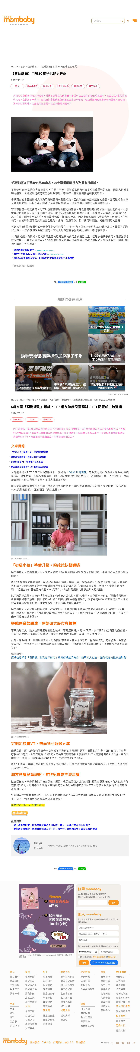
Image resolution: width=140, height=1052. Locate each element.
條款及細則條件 (99, 957)
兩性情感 (120, 981)
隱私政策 (112, 957)
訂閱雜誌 (58, 1042)
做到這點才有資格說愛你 (33, 388)
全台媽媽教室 (88, 989)
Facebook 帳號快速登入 (106, 962)
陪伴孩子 (47, 86)
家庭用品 (47, 981)
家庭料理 (47, 989)
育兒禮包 (105, 977)
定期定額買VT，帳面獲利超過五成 (27, 462)
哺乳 (12, 1017)
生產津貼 (14, 989)
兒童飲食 (30, 1019)
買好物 (64, 1019)
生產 (12, 1009)
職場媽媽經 (122, 993)
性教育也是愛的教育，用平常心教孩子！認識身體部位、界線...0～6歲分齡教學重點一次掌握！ (107, 357)
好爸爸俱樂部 (123, 1011)
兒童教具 (30, 1028)
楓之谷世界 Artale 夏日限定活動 (29, 254)
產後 (12, 1013)
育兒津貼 (14, 1025)
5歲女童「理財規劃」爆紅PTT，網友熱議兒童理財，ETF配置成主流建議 (77, 399)
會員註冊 (105, 1002)
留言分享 (105, 985)
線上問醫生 (49, 1015)
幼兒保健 (65, 1006)
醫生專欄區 (49, 1019)
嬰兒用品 (30, 981)
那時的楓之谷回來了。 (23, 250)
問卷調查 (105, 993)
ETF (32, 419)
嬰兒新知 (30, 993)
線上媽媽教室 (68, 985)
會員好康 (105, 981)
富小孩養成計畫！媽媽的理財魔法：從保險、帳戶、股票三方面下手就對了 (52, 825)
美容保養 (120, 989)
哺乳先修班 (66, 1002)
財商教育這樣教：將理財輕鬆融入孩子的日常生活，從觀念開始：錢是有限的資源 (55, 829)
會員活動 (85, 985)
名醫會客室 (66, 993)
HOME (14, 66)
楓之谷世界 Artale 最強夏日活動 (107, 329)
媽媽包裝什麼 (123, 1002)
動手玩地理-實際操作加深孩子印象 (51, 356)
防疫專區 (47, 1024)
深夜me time (123, 997)
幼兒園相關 (31, 1024)
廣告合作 (69, 1042)
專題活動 (85, 977)
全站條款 (46, 1042)
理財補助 (47, 1002)
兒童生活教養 (63, 86)
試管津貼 (14, 993)
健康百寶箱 (49, 993)
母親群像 (85, 1021)
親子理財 (17, 419)
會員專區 (105, 1010)
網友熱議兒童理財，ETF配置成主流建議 (29, 467)
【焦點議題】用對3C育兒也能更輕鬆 (58, 66)
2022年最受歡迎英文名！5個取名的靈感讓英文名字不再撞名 (42, 258)
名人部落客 (86, 1017)
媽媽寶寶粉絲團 (65, 282)
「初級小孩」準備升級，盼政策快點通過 (29, 452)
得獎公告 (105, 997)
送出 (114, 903)
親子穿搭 (47, 997)
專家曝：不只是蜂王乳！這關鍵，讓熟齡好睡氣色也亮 (70, 386)
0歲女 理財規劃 (77, 472)
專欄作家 (78, 86)
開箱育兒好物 (68, 981)
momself (121, 977)
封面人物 (85, 1009)
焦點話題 (85, 1013)
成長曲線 (30, 997)
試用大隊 (65, 1015)
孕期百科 (14, 985)
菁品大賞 (120, 1030)
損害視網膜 (32, 86)
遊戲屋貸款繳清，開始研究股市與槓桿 (28, 457)
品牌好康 (85, 981)
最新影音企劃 (68, 977)
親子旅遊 (47, 985)
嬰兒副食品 (31, 989)
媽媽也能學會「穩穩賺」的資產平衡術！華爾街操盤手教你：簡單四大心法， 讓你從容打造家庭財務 (68, 657)
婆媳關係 (120, 985)
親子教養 (32, 66)
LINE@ (82, 282)
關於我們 (35, 1042)
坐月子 (13, 1021)
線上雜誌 (120, 1021)
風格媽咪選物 (88, 1025)
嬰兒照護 (30, 977)
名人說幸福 (66, 997)
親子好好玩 (66, 989)
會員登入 (105, 1006)
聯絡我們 (81, 1042)
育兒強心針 (31, 985)
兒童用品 (30, 1015)
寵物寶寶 (47, 1006)
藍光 (17, 86)
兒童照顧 (30, 1011)
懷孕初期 (14, 981)
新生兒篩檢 (31, 1002)
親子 (22, 66)
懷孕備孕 (14, 977)
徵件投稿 (105, 989)
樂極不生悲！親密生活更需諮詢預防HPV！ (107, 386)
